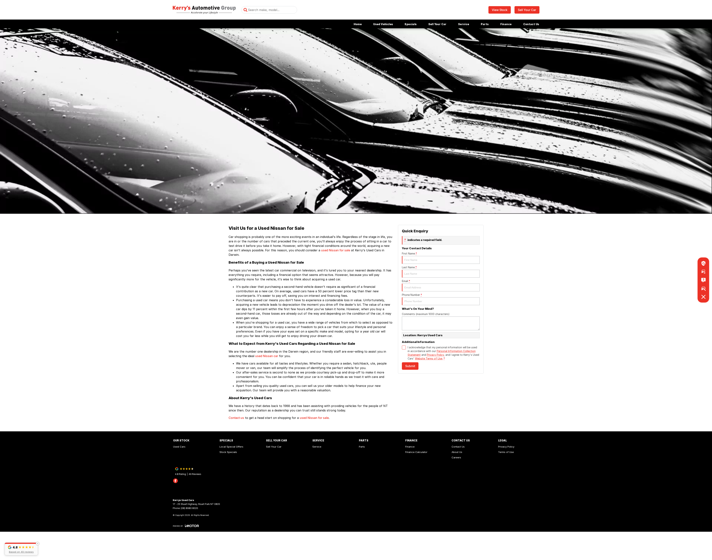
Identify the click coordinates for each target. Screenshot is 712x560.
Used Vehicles (383, 24)
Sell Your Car (527, 10)
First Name (409, 253)
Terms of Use (506, 452)
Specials (410, 24)
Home (358, 24)
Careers (456, 457)
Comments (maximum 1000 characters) (426, 314)
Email (406, 281)
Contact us (236, 418)
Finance (506, 24)
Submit (410, 366)
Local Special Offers (231, 446)
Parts (485, 24)
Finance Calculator (416, 452)
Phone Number (412, 294)
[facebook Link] (175, 480)
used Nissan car (266, 356)
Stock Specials (228, 452)
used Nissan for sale (335, 250)
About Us (457, 452)
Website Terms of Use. (429, 358)
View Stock (499, 10)
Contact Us (531, 24)
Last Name (409, 267)
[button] (21, 549)
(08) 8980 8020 (189, 508)
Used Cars (179, 446)
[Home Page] (204, 10)
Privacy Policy (435, 354)
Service (463, 24)
